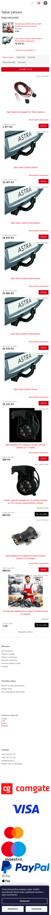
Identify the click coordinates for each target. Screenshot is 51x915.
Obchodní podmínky (9, 660)
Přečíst (4, 723)
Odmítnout (13, 909)
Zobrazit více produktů (24, 50)
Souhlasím (36, 909)
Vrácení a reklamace (9, 657)
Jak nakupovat (7, 651)
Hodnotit (4, 726)
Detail (44, 126)
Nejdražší (31, 57)
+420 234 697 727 (8, 754)
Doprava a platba (8, 654)
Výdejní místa (6, 689)
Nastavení (24, 901)
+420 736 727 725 (8, 758)
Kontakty (4, 666)
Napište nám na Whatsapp (11, 764)
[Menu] (45, 3)
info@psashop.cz (8, 761)
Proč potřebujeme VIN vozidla (13, 692)
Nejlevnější (21, 57)
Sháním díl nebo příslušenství (13, 686)
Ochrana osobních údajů (11, 663)
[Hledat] (32, 3)
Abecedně (22, 62)
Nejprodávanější (8, 62)
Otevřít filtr (25, 69)
